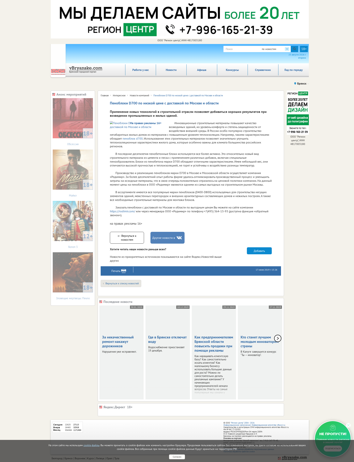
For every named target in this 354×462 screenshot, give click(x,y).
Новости (171, 70)
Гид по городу (293, 70)
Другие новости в (163, 238)
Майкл (81, 189)
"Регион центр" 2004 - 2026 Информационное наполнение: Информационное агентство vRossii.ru (254, 423)
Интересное (119, 95)
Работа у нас (140, 70)
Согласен (177, 456)
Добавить (259, 251)
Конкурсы (232, 70)
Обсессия (80, 137)
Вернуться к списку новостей (122, 283)
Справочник (263, 70)
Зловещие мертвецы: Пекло (74, 292)
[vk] (179, 237)
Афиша (201, 70)
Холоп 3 (80, 240)
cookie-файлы (91, 445)
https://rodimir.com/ (122, 211)
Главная (105, 95)
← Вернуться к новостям (127, 237)
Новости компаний (139, 95)
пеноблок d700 (133, 138)
